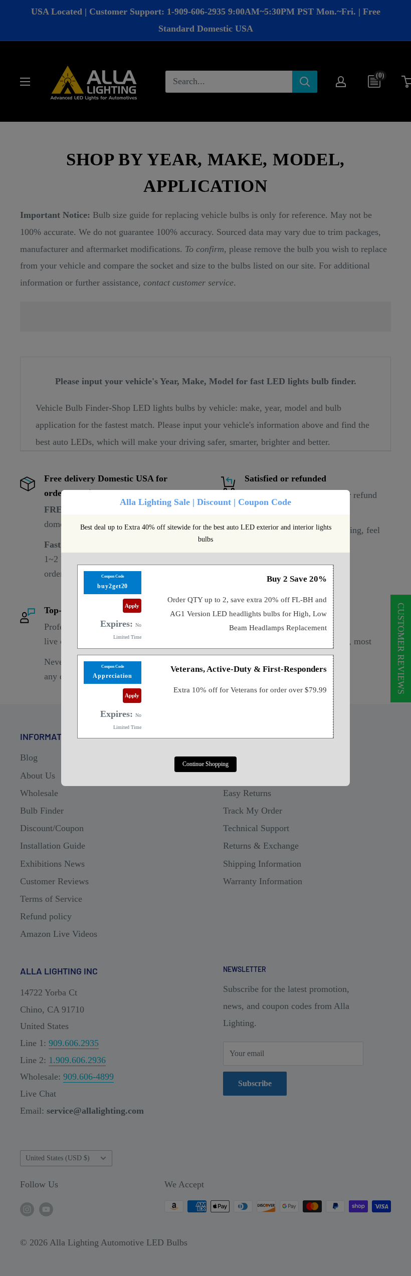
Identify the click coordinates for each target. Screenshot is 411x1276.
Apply (132, 606)
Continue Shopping (205, 764)
